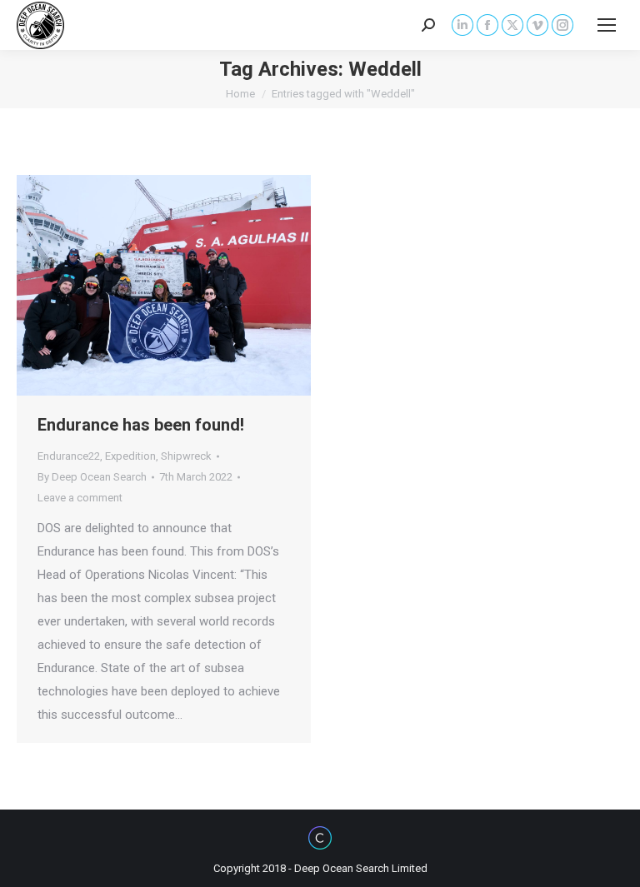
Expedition (130, 456)
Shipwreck (186, 456)
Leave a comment (80, 497)
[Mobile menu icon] (606, 25)
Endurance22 (69, 456)
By (92, 477)
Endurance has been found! (141, 425)
